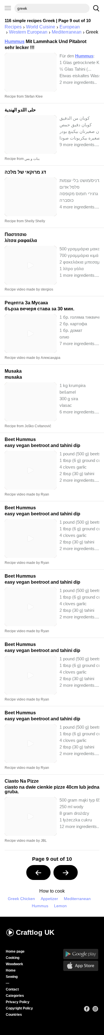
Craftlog (35, 932)
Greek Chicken (21, 899)
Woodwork (14, 964)
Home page (15, 951)
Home (11, 970)
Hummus (40, 906)
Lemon (60, 906)
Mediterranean (77, 899)
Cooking (12, 957)
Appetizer (49, 899)
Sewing (12, 976)
